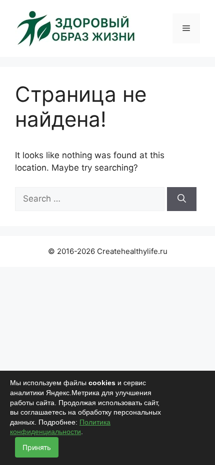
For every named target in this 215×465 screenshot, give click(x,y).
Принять (36, 447)
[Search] (181, 199)
